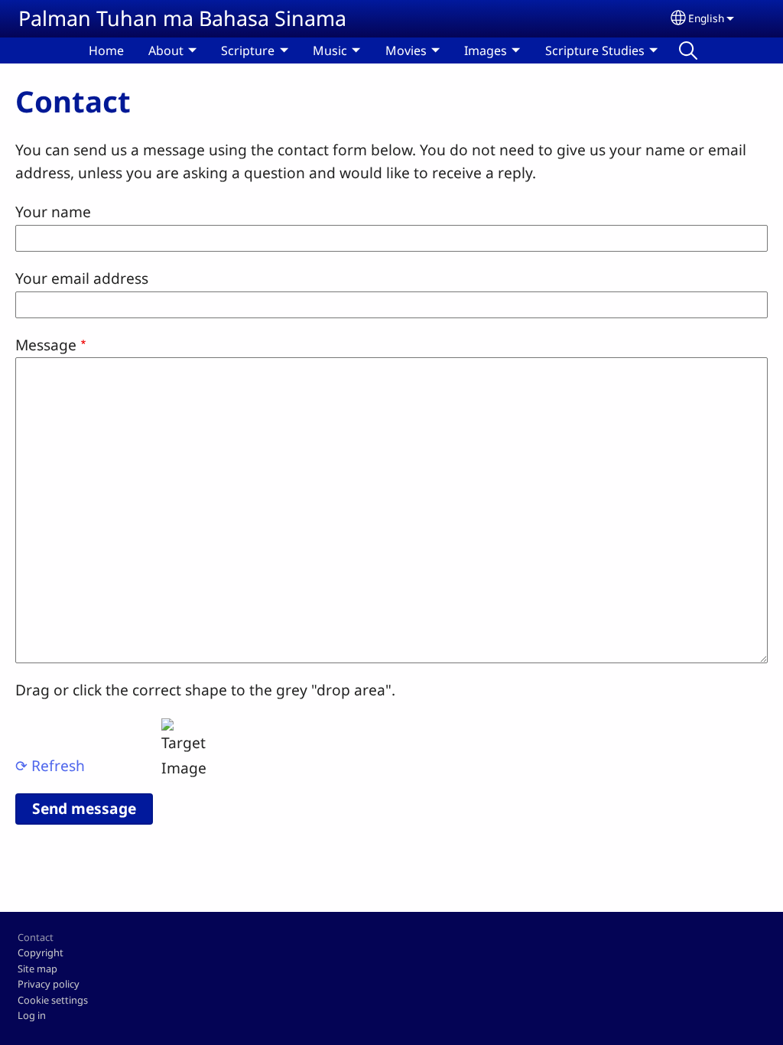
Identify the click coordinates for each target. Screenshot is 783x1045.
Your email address (81, 278)
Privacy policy (49, 984)
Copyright (40, 952)
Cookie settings (53, 1000)
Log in (32, 1015)
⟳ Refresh (50, 765)
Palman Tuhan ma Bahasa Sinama (182, 18)
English (706, 18)
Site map (37, 968)
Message (45, 344)
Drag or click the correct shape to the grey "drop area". (205, 689)
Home (106, 50)
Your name (53, 211)
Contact (36, 937)
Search (688, 50)
